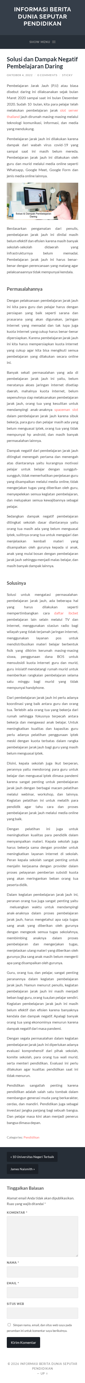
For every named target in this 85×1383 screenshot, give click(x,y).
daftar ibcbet (66, 613)
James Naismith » (22, 1169)
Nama (13, 1262)
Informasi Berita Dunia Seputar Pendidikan (42, 16)
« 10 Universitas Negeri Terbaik (32, 1157)
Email (13, 1283)
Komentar (17, 1212)
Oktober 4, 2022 (20, 75)
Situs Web (15, 1304)
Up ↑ (44, 1373)
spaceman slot (66, 409)
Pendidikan (31, 1137)
